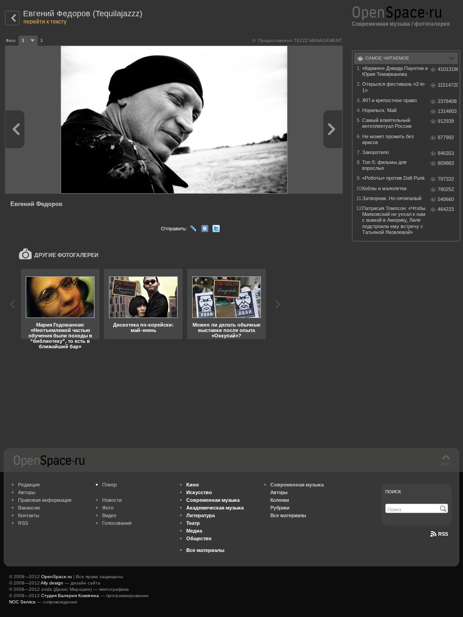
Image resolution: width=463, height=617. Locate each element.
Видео (109, 515)
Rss (443, 534)
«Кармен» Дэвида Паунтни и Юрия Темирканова (395, 71)
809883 (446, 163)
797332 (446, 179)
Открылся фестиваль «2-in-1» (394, 87)
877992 (446, 137)
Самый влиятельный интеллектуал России (386, 123)
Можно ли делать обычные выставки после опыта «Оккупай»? (226, 330)
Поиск (393, 491)
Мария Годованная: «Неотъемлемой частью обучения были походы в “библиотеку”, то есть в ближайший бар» (60, 335)
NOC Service (22, 601)
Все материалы (288, 515)
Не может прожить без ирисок (388, 139)
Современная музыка (381, 24)
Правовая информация (44, 500)
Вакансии (29, 507)
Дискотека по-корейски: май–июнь (143, 327)
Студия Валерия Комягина (70, 595)
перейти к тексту (45, 22)
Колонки (279, 500)
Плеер (109, 484)
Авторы (26, 492)
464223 (446, 209)
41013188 (448, 69)
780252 (446, 189)
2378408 (447, 101)
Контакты (28, 515)
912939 (446, 121)
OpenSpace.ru (56, 576)
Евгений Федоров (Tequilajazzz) (82, 13)
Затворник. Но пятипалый (391, 198)
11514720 (448, 85)
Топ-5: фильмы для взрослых (384, 165)
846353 (446, 153)
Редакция (29, 484)
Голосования (117, 523)
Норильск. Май (379, 110)
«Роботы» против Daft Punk (393, 178)
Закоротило (375, 152)
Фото (107, 507)
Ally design (52, 582)
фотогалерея (432, 24)
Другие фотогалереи (66, 255)
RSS (23, 523)
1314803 (447, 111)
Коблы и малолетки (384, 188)
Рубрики (279, 507)
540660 (446, 199)
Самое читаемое (387, 58)
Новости (112, 500)
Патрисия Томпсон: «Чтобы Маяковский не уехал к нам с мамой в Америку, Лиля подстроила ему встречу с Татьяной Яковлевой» (393, 220)
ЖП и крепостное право (389, 100)
